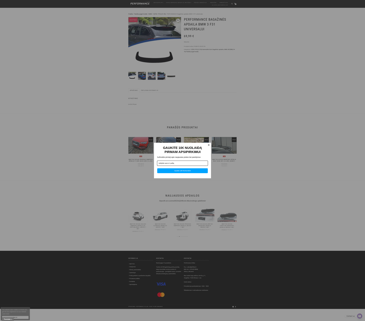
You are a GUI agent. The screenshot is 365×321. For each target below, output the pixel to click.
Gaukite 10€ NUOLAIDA (182, 171)
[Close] (208, 145)
